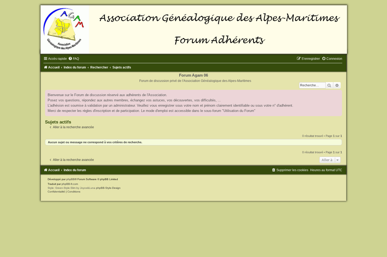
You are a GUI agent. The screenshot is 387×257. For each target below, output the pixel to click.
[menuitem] (73, 59)
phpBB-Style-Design (108, 187)
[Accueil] (193, 29)
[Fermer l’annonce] (337, 94)
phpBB (70, 179)
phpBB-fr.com (70, 183)
